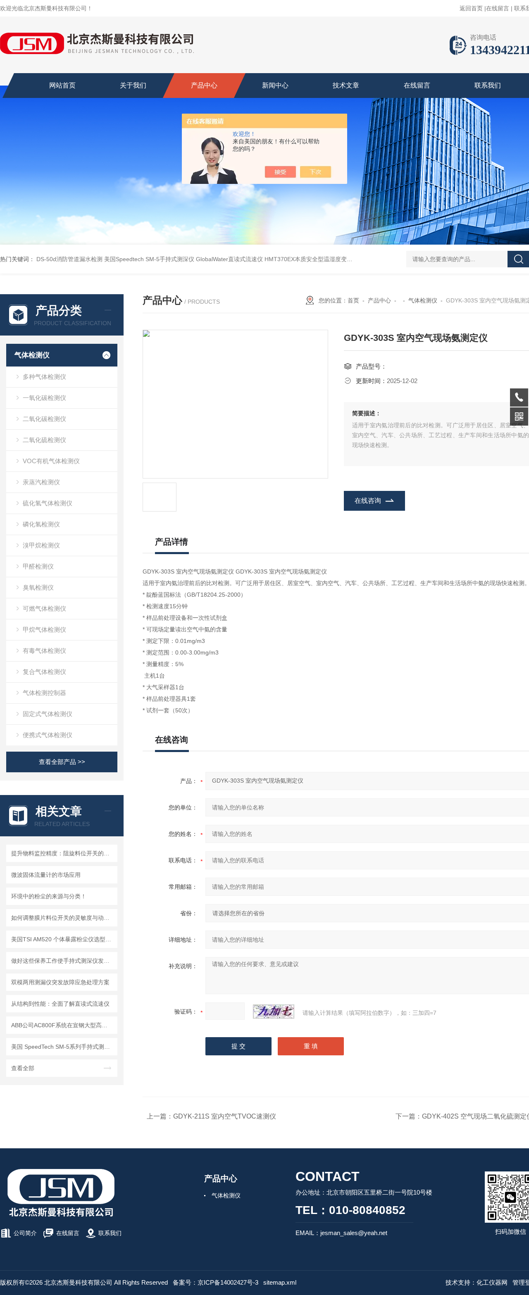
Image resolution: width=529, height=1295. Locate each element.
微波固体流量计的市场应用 (46, 874)
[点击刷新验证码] (273, 1012)
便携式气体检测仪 (47, 734)
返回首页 (471, 8)
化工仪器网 (492, 1282)
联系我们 (487, 85)
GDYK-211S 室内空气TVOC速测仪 (224, 1116)
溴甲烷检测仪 (41, 545)
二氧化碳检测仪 (44, 418)
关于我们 (133, 85)
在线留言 (497, 8)
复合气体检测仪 (44, 671)
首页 (353, 300)
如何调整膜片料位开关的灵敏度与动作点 (63, 917)
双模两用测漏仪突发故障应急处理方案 (60, 982)
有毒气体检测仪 (44, 650)
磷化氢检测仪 (41, 524)
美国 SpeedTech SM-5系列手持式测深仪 (63, 1046)
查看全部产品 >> (62, 761)
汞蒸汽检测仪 (41, 482)
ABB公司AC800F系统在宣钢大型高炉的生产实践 (63, 1025)
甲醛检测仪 (38, 566)
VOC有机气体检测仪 (51, 460)
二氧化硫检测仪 (44, 439)
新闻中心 (275, 85)
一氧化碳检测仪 (44, 397)
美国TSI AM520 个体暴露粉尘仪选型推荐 (63, 939)
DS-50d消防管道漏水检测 (69, 259)
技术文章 (346, 85)
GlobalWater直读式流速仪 (229, 259)
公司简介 (25, 1233)
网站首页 (62, 85)
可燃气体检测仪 (44, 608)
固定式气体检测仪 (47, 713)
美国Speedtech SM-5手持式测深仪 (149, 259)
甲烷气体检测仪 (44, 629)
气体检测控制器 (44, 692)
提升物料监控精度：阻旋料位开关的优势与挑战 (63, 853)
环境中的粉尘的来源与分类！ (48, 896)
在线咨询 (368, 500)
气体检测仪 (32, 355)
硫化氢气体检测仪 (47, 503)
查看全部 (22, 1068)
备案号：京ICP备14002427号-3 (215, 1282)
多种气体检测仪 (44, 376)
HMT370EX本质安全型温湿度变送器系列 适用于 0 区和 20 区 (343, 259)
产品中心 (204, 85)
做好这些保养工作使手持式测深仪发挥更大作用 (63, 960)
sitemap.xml (279, 1282)
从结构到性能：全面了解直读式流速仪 (60, 1003)
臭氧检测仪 (38, 587)
